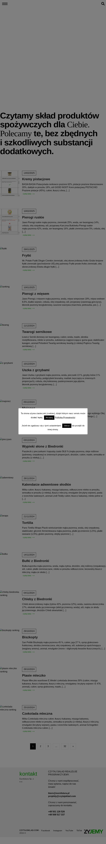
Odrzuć (67, 426)
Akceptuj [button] (49, 418)
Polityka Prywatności (65, 417)
